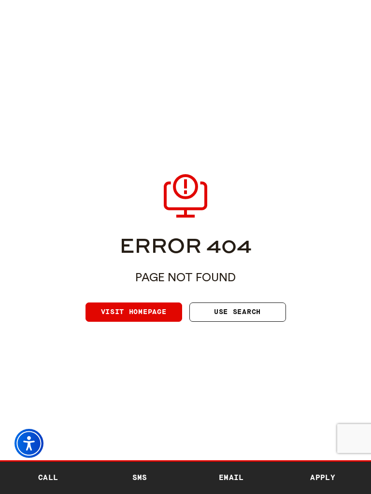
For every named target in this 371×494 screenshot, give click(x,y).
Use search (237, 312)
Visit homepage (134, 312)
